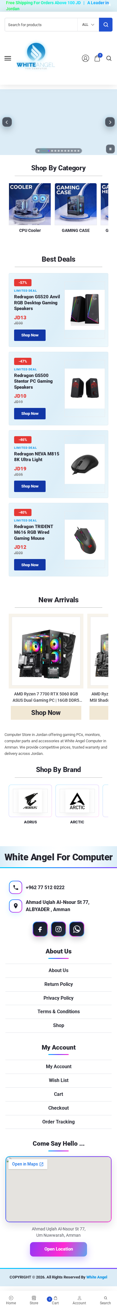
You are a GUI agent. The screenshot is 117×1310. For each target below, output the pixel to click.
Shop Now (59, 139)
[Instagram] (58, 929)
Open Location (58, 1249)
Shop (58, 1025)
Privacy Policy (59, 998)
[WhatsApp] (76, 929)
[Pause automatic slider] (110, 148)
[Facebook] (40, 929)
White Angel (96, 1277)
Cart (58, 1094)
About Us (58, 970)
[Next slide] (110, 122)
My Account (58, 1066)
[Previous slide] (7, 122)
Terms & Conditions (59, 1011)
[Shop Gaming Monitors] (58, 122)
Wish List (58, 1080)
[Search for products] (105, 25)
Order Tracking (58, 1122)
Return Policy (58, 984)
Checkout (58, 1108)
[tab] (39, 151)
